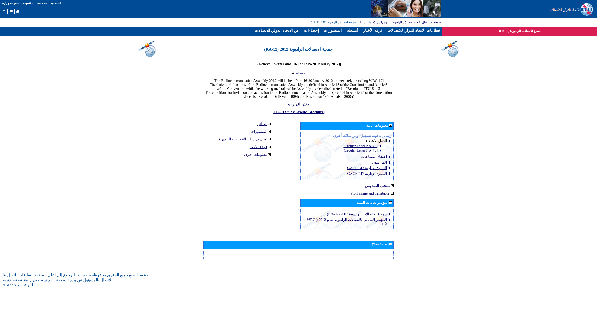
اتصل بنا (9, 275)
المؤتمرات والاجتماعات (377, 22)
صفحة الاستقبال (431, 22)
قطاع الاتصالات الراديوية (406, 22)
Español (28, 3)
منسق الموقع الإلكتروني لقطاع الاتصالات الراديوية (29, 280)
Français (42, 3)
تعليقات (24, 275)
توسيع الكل (300, 73)
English (15, 3)
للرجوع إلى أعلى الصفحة (54, 275)
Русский (56, 3)
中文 (4, 3)
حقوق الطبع (139, 275)
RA (360, 22)
